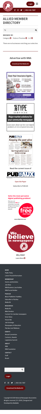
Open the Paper (20, 181)
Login (30, 4)
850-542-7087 (20, 383)
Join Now (8, 285)
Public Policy (9, 273)
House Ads (8, 320)
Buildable (16, 403)
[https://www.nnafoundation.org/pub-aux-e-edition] (20, 150)
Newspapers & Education (13, 325)
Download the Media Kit (20, 64)
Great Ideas (8, 317)
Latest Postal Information (13, 276)
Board (7, 358)
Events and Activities (11, 282)
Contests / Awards (11, 337)
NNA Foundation (10, 349)
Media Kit (8, 302)
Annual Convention (11, 334)
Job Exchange (9, 322)
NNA (6, 346)
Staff (6, 355)
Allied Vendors (9, 311)
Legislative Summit (11, 340)
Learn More (20, 258)
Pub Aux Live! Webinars (12, 328)
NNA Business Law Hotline (13, 287)
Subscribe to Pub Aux (11, 299)
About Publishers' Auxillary (13, 297)
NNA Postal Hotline (11, 290)
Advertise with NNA (20, 58)
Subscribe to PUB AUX (20, 186)
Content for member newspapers (15, 314)
